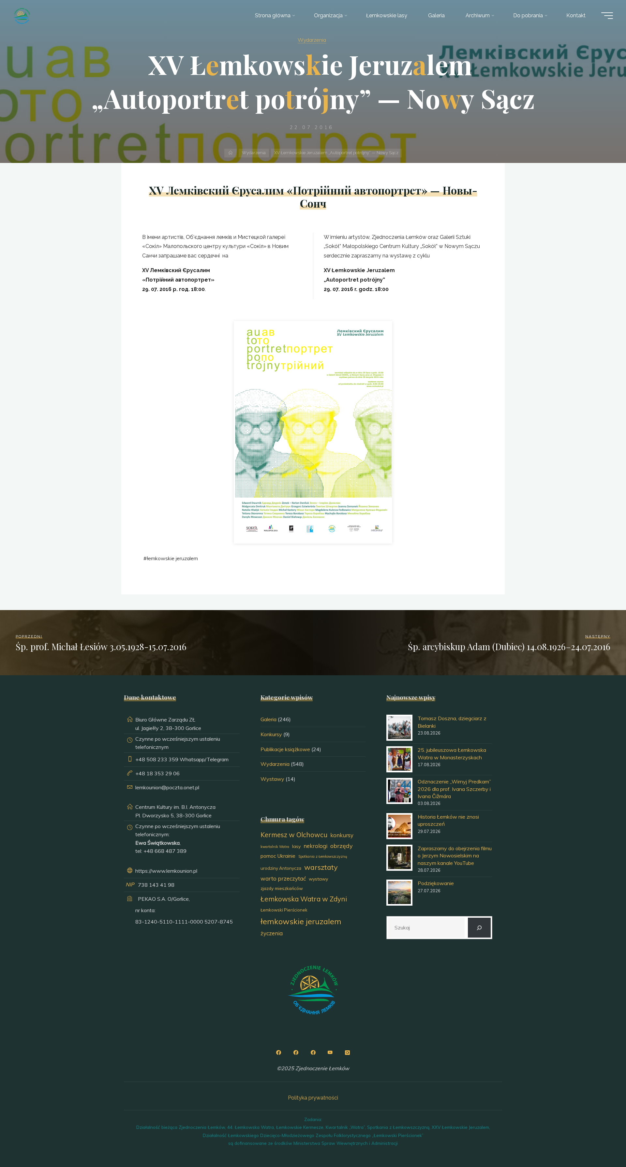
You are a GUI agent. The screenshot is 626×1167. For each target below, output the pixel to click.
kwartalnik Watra (275, 846)
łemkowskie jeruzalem (172, 558)
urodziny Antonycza (281, 868)
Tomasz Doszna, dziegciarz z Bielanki (452, 722)
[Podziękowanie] (399, 892)
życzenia (272, 933)
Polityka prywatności (313, 1098)
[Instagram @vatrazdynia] (347, 1052)
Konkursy (271, 734)
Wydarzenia (312, 39)
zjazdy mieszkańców (282, 888)
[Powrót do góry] (600, 1141)
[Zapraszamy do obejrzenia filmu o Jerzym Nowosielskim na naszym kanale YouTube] (399, 857)
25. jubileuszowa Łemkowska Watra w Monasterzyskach (452, 753)
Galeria (268, 719)
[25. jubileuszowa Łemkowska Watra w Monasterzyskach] (399, 759)
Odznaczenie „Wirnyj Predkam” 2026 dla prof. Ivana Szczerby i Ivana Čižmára (454, 788)
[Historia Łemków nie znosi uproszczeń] (399, 826)
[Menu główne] (607, 15)
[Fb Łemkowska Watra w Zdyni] (313, 1052)
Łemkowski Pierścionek (284, 909)
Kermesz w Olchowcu (294, 834)
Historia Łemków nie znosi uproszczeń (448, 820)
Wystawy (272, 779)
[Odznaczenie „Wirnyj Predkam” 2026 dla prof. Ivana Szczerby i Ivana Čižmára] (399, 791)
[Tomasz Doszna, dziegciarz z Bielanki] (399, 727)
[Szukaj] (479, 928)
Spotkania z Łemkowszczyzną (322, 856)
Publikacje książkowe (285, 749)
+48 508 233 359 (156, 759)
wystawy (318, 879)
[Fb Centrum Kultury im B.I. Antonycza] (296, 1052)
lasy (296, 846)
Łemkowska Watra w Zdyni (304, 899)
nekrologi (315, 845)
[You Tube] (330, 1052)
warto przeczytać (283, 878)
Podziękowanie (436, 883)
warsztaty (321, 867)
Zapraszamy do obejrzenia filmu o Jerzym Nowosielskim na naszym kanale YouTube (455, 855)
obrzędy (341, 846)
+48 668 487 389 (164, 851)
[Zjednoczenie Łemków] (21, 15)
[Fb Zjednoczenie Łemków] (278, 1052)
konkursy (341, 835)
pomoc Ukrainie (278, 856)
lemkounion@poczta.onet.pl (167, 787)
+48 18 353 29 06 (157, 773)
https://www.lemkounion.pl (166, 871)
